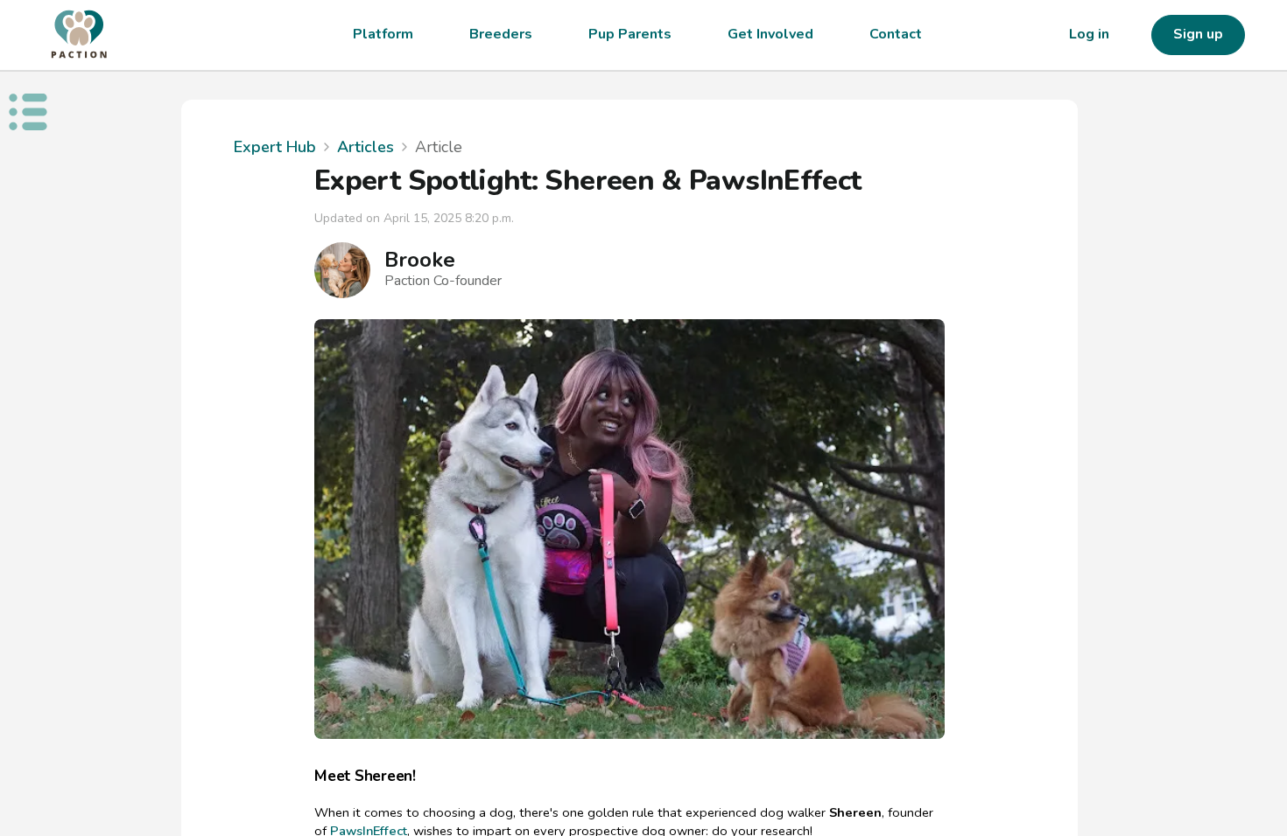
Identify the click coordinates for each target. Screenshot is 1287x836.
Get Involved (770, 34)
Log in (1089, 34)
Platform (383, 34)
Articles (365, 146)
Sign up (1198, 34)
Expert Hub (275, 146)
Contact (895, 34)
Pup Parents (630, 34)
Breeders (500, 34)
